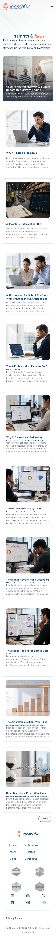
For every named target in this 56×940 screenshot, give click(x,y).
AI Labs (13, 845)
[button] (52, 6)
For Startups (31, 845)
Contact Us (30, 858)
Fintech (31, 851)
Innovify (29, 932)
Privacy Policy (14, 918)
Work (13, 851)
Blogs (13, 858)
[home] (16, 6)
